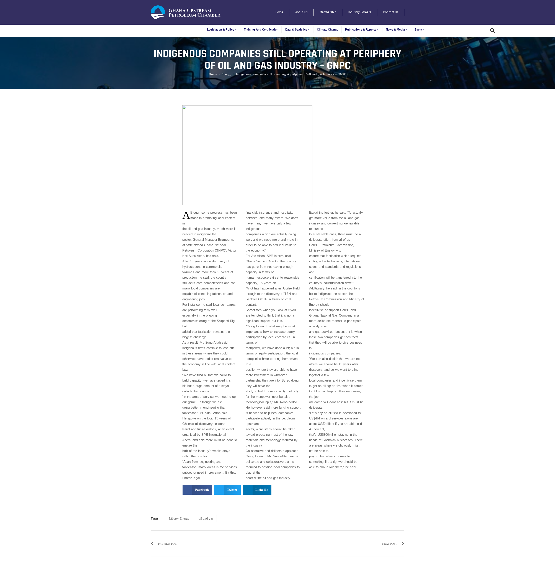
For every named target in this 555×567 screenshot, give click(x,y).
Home (279, 12)
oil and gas (206, 518)
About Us (301, 12)
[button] (197, 490)
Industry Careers (359, 12)
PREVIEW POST (168, 543)
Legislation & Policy (220, 29)
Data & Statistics (296, 29)
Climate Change (327, 29)
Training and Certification (261, 29)
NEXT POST (389, 543)
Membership (328, 12)
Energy (226, 74)
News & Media (395, 29)
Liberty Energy (179, 518)
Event (418, 29)
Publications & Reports (360, 29)
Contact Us (390, 12)
